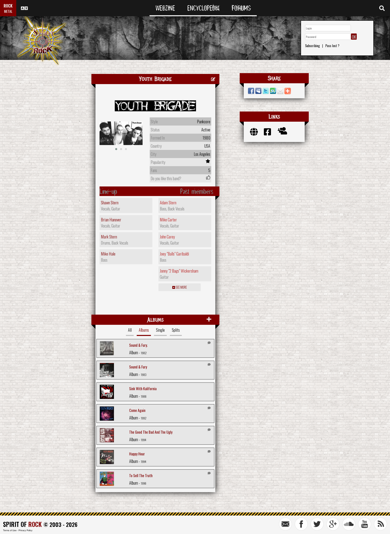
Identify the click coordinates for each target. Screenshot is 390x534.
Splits (176, 330)
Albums (144, 330)
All (130, 330)
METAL (8, 11)
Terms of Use (9, 530)
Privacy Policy (25, 530)
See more (181, 287)
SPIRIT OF (22, 524)
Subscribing (312, 45)
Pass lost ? (332, 45)
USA (207, 146)
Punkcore (203, 121)
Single (160, 330)
